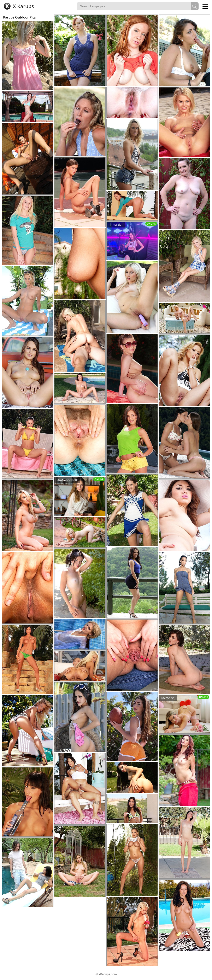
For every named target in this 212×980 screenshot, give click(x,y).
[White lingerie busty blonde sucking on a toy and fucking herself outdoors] (132, 297)
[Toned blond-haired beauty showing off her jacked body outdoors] (27, 515)
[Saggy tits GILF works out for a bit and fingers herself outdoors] (184, 193)
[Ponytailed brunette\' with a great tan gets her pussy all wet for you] (132, 206)
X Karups (23, 6)
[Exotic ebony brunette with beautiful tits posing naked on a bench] (184, 588)
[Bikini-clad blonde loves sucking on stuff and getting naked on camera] (80, 121)
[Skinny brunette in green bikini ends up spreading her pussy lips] (132, 808)
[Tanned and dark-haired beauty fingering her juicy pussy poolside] (80, 263)
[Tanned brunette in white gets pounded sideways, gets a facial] (80, 789)
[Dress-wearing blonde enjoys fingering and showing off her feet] (184, 266)
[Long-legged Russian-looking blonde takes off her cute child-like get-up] (27, 230)
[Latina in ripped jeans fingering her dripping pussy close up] (27, 588)
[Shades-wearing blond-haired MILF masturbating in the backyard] (80, 532)
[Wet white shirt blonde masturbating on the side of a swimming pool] (80, 634)
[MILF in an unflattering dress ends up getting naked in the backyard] (184, 770)
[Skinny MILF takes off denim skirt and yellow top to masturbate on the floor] (184, 659)
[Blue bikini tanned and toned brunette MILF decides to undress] (27, 106)
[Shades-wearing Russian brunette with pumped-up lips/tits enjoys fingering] (132, 777)
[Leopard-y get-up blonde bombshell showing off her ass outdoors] (27, 730)
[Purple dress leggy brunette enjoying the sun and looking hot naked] (80, 583)
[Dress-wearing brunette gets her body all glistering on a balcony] (27, 159)
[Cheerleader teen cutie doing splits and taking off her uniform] (132, 510)
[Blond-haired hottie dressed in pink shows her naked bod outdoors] (184, 318)
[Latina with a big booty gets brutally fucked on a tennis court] (184, 50)
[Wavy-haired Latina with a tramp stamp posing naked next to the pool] (184, 915)
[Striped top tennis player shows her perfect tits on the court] (80, 192)
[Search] (194, 6)
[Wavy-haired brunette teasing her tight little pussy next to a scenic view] (132, 582)
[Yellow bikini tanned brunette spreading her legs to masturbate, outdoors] (27, 444)
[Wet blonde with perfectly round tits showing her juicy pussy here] (132, 860)
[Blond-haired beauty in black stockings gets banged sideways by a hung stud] (80, 665)
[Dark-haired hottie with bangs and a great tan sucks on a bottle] (27, 802)
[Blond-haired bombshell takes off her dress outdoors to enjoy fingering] (184, 370)
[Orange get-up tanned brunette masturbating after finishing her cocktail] (27, 659)
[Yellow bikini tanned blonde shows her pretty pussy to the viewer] (27, 301)
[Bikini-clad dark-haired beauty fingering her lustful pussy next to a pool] (80, 388)
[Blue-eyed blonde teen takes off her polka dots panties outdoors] (132, 931)
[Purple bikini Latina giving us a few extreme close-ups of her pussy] (184, 515)
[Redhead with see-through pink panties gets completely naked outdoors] (132, 102)
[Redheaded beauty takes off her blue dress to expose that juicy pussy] (80, 50)
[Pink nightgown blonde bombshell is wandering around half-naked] (27, 55)
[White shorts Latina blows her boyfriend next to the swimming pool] (27, 872)
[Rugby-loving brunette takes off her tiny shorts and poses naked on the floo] (132, 726)
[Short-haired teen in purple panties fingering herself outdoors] (184, 122)
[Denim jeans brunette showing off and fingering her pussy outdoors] (27, 372)
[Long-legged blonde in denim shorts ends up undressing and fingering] (132, 154)
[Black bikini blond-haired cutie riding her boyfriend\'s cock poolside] (80, 336)
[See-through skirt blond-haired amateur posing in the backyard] (80, 440)
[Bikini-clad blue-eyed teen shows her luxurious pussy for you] (132, 368)
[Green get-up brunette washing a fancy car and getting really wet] (132, 438)
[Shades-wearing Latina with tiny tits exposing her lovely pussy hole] (80, 717)
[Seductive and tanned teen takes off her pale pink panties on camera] (132, 655)
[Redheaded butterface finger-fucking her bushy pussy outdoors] (132, 50)
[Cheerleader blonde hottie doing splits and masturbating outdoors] (80, 861)
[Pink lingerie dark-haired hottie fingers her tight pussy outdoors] (184, 843)
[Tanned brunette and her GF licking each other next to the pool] (184, 443)
